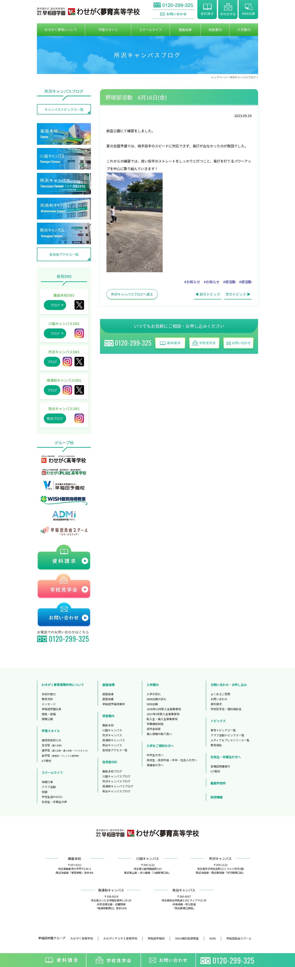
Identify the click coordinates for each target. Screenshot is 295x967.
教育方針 (47, 699)
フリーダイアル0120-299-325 (228, 960)
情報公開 (47, 719)
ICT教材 (46, 761)
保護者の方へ (155, 765)
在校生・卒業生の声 (54, 802)
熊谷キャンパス (112, 745)
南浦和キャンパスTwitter (79, 390)
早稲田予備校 (156, 938)
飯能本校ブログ (112, 771)
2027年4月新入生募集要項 (163, 714)
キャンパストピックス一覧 (63, 109)
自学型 (61, 755)
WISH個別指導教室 (187, 938)
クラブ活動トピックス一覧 (227, 735)
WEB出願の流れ (156, 699)
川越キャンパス (112, 730)
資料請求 (207, 9)
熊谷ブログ (55, 418)
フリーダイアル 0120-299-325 (173, 5)
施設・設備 (49, 714)
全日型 (52, 745)
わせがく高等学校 (81, 938)
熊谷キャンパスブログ (116, 791)
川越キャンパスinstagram (79, 333)
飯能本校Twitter (79, 305)
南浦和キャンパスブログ (117, 786)
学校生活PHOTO (52, 797)
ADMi (212, 938)
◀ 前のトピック (207, 294)
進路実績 (108, 699)
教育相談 (216, 745)
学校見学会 (228, 9)
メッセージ (49, 704)
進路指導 (108, 694)
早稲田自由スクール (239, 938)
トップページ (219, 77)
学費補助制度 (155, 724)
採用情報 (217, 797)
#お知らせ (192, 281)
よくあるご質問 (220, 694)
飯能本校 (108, 725)
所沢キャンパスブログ (243, 77)
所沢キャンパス (79, 361)
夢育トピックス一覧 (223, 730)
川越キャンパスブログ (116, 776)
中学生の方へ (155, 755)
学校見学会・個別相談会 (226, 709)
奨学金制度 (154, 729)
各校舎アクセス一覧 (63, 254)
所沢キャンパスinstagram (67, 361)
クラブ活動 (49, 787)
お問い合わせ (173, 14)
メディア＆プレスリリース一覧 (230, 740)
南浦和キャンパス (113, 740)
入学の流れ (154, 694)
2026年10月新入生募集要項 (164, 709)
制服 (44, 792)
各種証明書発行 (220, 766)
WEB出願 (248, 9)
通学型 (65, 750)
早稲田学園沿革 (51, 709)
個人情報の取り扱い (159, 734)
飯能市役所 (218, 783)
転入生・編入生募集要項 (162, 719)
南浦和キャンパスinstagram (67, 390)
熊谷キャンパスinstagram (79, 418)
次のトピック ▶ (238, 294)
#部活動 (229, 281)
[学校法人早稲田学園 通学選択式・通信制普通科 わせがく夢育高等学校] (88, 11)
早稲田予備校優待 (113, 704)
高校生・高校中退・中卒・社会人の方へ (172, 760)
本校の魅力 (49, 694)
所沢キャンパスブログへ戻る (132, 294)
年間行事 (47, 782)
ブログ (55, 305)
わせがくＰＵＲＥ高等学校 (120, 938)
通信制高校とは (51, 740)
